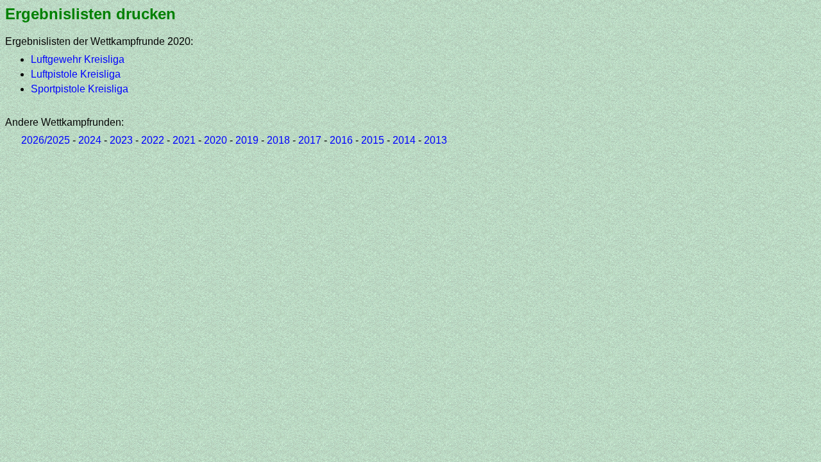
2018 (278, 140)
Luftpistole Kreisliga (76, 74)
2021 (184, 140)
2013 (435, 140)
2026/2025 (45, 140)
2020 (215, 140)
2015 (372, 140)
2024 (89, 140)
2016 (341, 140)
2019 (246, 140)
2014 (404, 140)
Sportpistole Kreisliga (79, 88)
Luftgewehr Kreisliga (77, 59)
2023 (121, 140)
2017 (309, 140)
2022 (152, 140)
